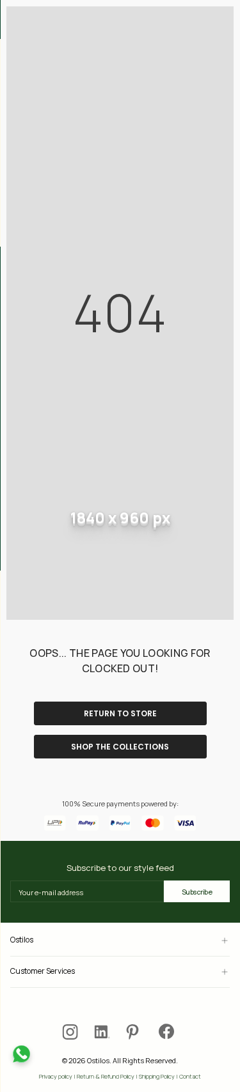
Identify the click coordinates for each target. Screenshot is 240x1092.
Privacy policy (55, 1076)
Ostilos (21, 940)
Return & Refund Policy (105, 1076)
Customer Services (42, 971)
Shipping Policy (157, 1076)
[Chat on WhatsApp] (21, 1054)
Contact (190, 1076)
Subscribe (197, 891)
